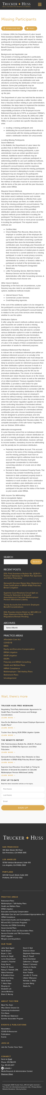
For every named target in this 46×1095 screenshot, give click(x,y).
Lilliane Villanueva (29, 978)
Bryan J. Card (6, 953)
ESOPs (6, 658)
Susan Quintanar (29, 959)
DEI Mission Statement (9, 1016)
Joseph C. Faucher (8, 961)
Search (36, 561)
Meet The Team (7, 1005)
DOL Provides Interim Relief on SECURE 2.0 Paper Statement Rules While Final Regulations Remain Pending (22, 614)
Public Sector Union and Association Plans (17, 931)
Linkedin (7, 1068)
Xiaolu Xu (26, 986)
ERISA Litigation (10, 652)
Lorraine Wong (28, 983)
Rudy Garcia (5, 964)
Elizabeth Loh (6, 989)
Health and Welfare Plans (14, 665)
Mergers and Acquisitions (11, 939)
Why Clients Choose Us (10, 1008)
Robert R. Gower (7, 967)
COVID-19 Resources (9, 1031)
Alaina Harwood (7, 972)
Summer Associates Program (12, 1018)
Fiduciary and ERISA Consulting (17, 662)
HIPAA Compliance (12, 668)
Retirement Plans (11, 674)
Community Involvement (10, 1010)
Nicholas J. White (29, 981)
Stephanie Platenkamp (31, 953)
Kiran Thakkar (28, 972)
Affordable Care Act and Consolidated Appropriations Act (22, 914)
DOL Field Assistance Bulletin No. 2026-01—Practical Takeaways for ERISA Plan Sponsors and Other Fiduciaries (23, 575)
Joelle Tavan (28, 970)
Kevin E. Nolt (28, 948)
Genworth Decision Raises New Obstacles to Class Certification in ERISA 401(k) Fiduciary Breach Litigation (23, 585)
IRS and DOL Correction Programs (14, 922)
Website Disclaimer (8, 1089)
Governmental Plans (8, 928)
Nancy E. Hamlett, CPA (9, 970)
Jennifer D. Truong (30, 975)
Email (10, 1059)
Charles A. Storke (29, 967)
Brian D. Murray (7, 994)
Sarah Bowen (6, 951)
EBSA (6, 645)
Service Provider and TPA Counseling (15, 933)
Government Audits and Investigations (15, 920)
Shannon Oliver (29, 951)
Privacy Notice (36, 1087)
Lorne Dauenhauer (8, 959)
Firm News (5, 1013)
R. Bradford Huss (7, 975)
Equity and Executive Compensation (19, 649)
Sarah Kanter (6, 981)
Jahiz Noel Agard (7, 948)
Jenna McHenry (7, 991)
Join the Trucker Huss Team (11, 1047)
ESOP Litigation (10, 655)
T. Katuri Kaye (6, 983)
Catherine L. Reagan (30, 961)
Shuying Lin (5, 986)
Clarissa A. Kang (7, 978)
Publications (5, 1034)
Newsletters (5, 1029)
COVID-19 (8, 642)
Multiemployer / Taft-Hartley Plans (18, 671)
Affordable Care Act (12, 639)
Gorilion (23, 1089)
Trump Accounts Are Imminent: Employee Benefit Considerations (21, 605)
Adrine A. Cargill (7, 956)
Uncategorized (10, 678)
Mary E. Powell (28, 956)
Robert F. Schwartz (30, 964)
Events (3, 1037)
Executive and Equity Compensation (14, 912)
